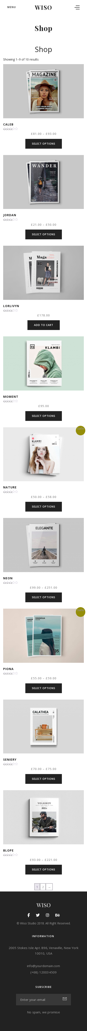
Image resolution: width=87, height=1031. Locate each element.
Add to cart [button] (43, 325)
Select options (43, 143)
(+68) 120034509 (43, 972)
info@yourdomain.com (43, 966)
